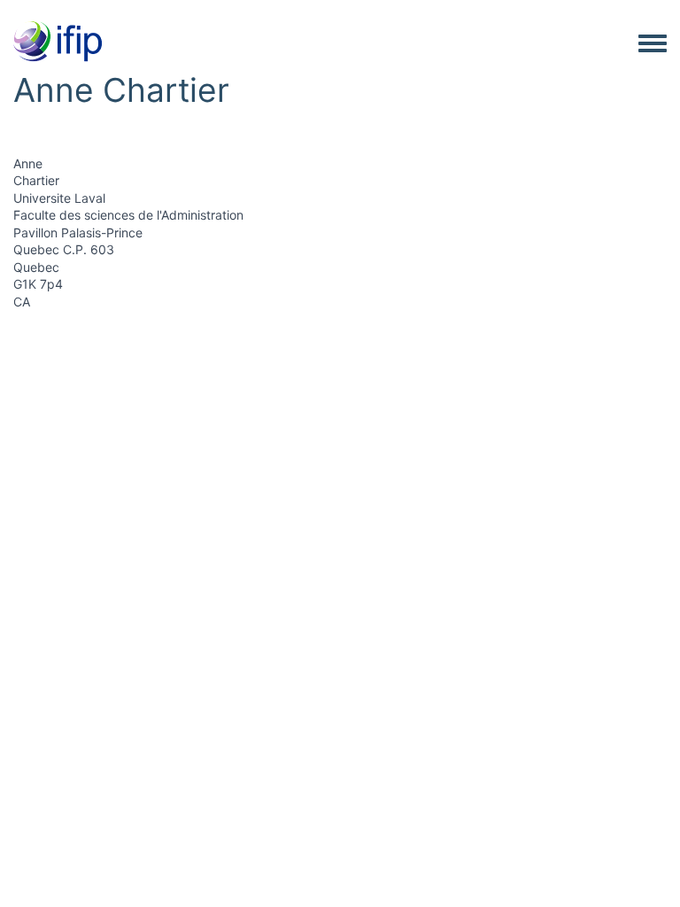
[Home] (57, 42)
